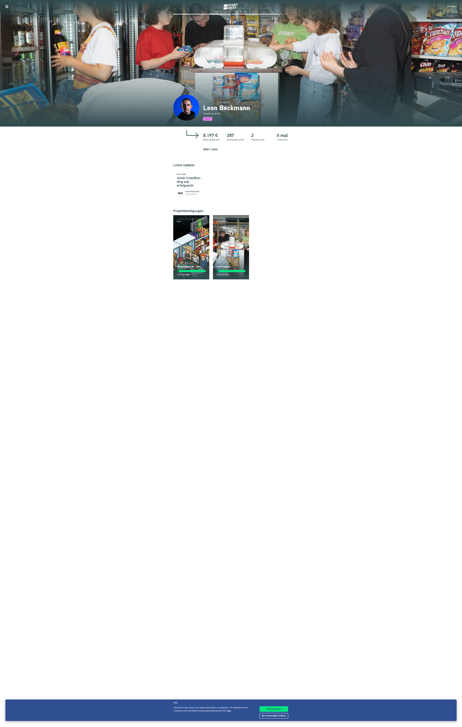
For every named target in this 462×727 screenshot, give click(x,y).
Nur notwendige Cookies (274, 716)
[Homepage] (231, 6)
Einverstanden (274, 709)
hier (229, 711)
